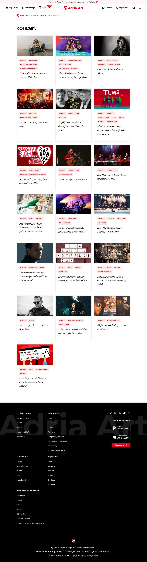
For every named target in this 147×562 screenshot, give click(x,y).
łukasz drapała (65, 64)
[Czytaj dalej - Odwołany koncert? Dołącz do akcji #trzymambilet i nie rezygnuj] (35, 354)
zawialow (72, 219)
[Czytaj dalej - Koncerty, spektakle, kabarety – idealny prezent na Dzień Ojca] (74, 253)
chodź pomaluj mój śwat (68, 68)
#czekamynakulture (75, 320)
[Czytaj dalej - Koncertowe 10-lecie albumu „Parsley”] (112, 46)
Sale (18, 475)
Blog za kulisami (41, 16)
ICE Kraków (21, 514)
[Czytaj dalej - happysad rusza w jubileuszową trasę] (35, 99)
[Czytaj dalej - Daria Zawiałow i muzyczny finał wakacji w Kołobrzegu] (74, 204)
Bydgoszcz (21, 496)
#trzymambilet (42, 369)
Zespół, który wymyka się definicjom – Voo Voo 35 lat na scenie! (72, 126)
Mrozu (31, 320)
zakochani (33, 60)
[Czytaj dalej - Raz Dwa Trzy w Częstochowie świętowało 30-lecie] (112, 155)
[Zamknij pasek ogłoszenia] (143, 2)
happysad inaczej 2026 (28, 117)
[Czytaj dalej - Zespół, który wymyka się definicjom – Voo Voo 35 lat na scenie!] (74, 99)
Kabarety (51, 471)
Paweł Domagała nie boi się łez (72, 179)
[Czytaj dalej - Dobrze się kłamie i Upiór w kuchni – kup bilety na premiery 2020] (112, 253)
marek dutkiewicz (75, 60)
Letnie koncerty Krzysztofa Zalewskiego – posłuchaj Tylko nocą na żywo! (33, 276)
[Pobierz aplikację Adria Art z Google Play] (121, 428)
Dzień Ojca (63, 272)
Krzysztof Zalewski (36, 267)
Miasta (19, 471)
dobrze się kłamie (104, 272)
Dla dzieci (52, 480)
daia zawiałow (64, 223)
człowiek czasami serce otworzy (33, 174)
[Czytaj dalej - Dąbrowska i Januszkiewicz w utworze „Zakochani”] (35, 46)
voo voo (62, 117)
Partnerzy (52, 432)
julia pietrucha (113, 60)
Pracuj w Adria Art (23, 432)
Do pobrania (52, 427)
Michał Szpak (64, 324)
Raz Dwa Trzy (34, 170)
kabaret (39, 219)
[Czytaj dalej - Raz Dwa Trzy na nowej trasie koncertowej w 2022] (35, 155)
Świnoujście (121, 219)
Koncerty (51, 466)
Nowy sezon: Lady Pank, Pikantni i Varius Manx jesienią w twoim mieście (31, 227)
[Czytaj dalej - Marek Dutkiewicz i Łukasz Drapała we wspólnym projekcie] (74, 46)
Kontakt (20, 427)
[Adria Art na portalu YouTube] (129, 413)
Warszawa (21, 505)
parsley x (101, 64)
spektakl (117, 267)
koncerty (110, 113)
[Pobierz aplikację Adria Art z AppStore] (121, 437)
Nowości (51, 484)
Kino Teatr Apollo (23, 519)
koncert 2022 (112, 121)
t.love (114, 117)
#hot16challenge (113, 320)
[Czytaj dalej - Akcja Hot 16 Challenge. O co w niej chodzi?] (112, 306)
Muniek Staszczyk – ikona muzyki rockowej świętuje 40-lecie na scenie (110, 130)
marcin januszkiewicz (28, 68)
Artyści (19, 461)
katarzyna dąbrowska (28, 64)
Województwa (22, 466)
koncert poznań (114, 64)
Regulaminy (52, 446)
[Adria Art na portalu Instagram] (110, 413)
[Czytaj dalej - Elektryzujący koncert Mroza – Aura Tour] (35, 306)
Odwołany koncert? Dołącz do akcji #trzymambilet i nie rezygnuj (33, 382)
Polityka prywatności (56, 437)
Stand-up (51, 475)
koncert (23, 60)
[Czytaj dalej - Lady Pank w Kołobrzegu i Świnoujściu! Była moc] (112, 204)
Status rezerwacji (23, 418)
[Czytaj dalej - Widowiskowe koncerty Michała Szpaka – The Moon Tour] (74, 306)
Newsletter (21, 437)
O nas (50, 418)
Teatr (31, 219)
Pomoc (19, 423)
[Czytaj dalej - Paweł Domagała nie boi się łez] (74, 155)
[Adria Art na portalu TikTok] (124, 413)
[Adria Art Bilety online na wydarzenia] (73, 8)
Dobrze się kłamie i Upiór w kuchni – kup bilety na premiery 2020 (111, 280)
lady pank (110, 219)
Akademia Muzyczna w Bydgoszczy (30, 523)
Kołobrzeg (102, 223)
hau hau (101, 121)
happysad (32, 113)
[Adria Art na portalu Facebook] (115, 413)
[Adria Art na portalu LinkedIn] (120, 413)
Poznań (19, 500)
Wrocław (20, 509)
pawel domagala (65, 174)
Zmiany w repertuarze (56, 450)
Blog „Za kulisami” (23, 480)
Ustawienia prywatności (57, 441)
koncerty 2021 (73, 113)
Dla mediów (52, 423)
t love (121, 117)
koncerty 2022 (103, 117)
